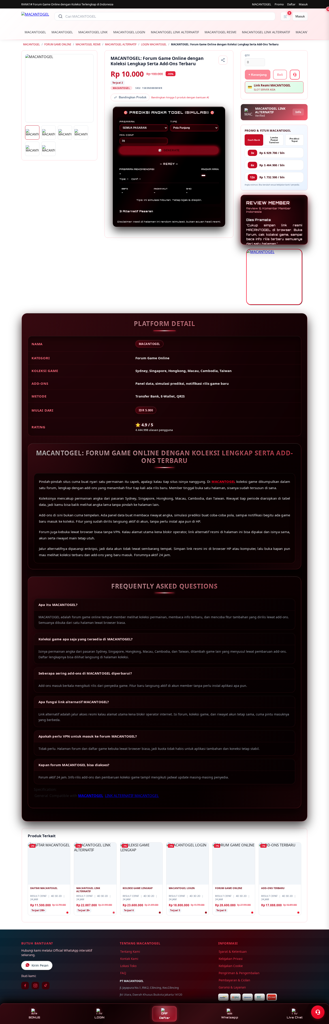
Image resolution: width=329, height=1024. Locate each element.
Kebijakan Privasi (230, 959)
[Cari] (60, 16)
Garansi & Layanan (232, 987)
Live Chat (295, 1017)
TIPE (173, 121)
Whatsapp (229, 1017)
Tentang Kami (130, 952)
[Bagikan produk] (222, 60)
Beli (280, 74)
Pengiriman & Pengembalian (239, 973)
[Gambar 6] (48, 149)
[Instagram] (35, 985)
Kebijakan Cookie (231, 966)
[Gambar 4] (81, 132)
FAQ (123, 973)
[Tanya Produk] (295, 75)
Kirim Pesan (40, 965)
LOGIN (99, 1017)
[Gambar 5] (32, 149)
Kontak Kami (129, 959)
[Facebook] (25, 985)
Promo (279, 4)
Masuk (303, 4)
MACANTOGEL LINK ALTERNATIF (175, 32)
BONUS (34, 1017)
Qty (247, 55)
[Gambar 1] (32, 132)
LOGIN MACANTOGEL (154, 44)
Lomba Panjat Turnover (274, 140)
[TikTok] (45, 985)
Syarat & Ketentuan (233, 952)
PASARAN (127, 121)
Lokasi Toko (128, 966)
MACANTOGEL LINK (93, 32)
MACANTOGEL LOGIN (129, 32)
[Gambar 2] (48, 132)
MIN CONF (127, 135)
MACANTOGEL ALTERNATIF (121, 44)
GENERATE (169, 150)
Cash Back (254, 140)
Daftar (291, 4)
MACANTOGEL (261, 4)
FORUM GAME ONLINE (57, 44)
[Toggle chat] (318, 1012)
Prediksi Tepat (294, 139)
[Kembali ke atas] (319, 1001)
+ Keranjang (257, 74)
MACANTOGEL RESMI (220, 32)
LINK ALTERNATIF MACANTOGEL (132, 795)
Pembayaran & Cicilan (234, 980)
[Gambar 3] (65, 132)
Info (298, 112)
